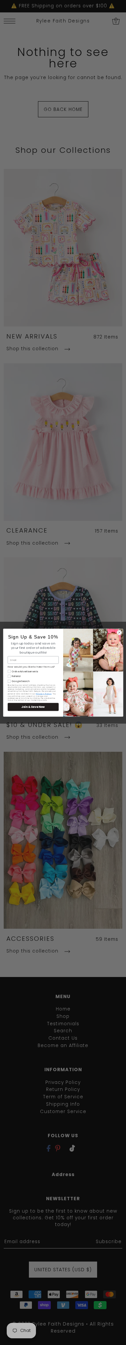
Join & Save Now (33, 707)
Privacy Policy (43, 693)
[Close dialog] (119, 632)
